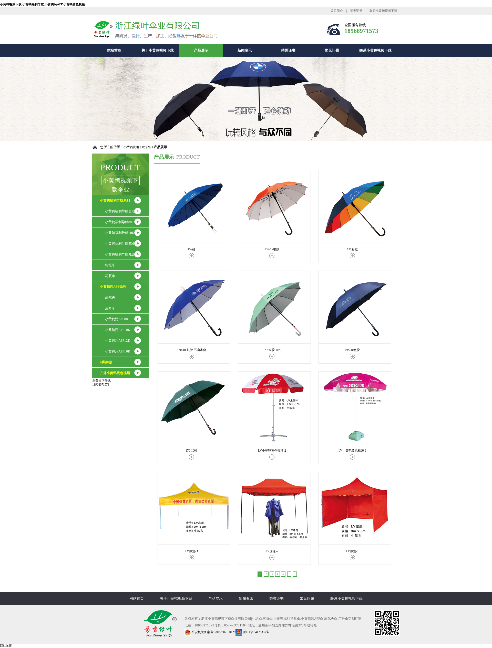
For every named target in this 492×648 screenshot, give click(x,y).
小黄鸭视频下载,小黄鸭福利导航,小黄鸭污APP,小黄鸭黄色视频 (42, 4)
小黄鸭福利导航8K (118, 222)
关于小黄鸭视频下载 (157, 50)
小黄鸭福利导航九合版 (121, 254)
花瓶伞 (110, 276)
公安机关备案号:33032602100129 (213, 632)
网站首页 (114, 50)
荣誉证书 (356, 11)
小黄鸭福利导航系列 (115, 200)
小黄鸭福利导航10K (119, 233)
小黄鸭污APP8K (116, 319)
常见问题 (332, 50)
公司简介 (337, 11)
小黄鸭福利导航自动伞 (121, 211)
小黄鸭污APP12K (117, 340)
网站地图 (6, 645)
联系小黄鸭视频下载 (383, 11)
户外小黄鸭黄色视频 (115, 373)
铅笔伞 (110, 265)
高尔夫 (110, 297)
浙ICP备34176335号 (255, 632)
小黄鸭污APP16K (117, 351)
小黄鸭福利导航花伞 (120, 243)
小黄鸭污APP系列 (113, 287)
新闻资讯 (245, 50)
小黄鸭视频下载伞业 (137, 147)
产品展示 (201, 50)
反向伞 (110, 308)
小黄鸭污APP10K (117, 330)
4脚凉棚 (106, 362)
